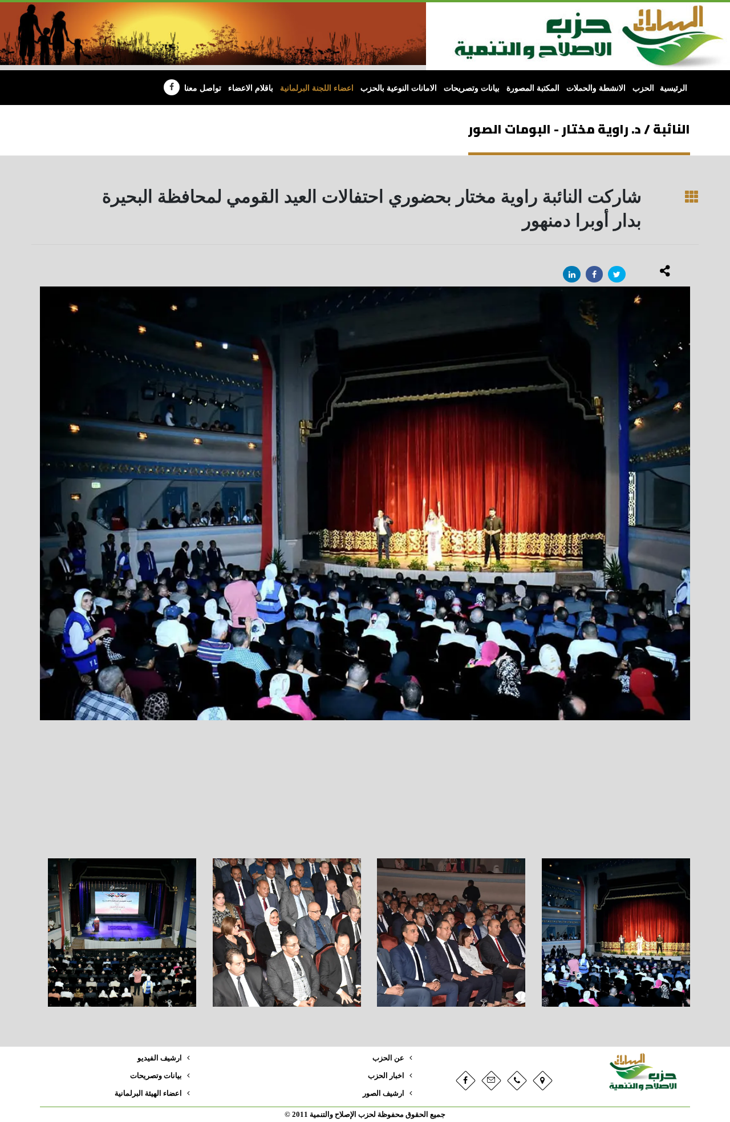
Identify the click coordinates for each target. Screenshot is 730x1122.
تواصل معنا (202, 88)
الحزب (643, 88)
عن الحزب (388, 1058)
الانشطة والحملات (596, 88)
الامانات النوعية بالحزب (398, 88)
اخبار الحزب (386, 1076)
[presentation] (39, 566)
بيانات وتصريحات (472, 88)
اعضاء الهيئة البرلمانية (148, 1093)
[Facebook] (172, 87)
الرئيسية (673, 88)
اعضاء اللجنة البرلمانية (317, 88)
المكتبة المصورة (532, 88)
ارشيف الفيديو (159, 1058)
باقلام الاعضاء (250, 88)
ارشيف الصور (383, 1093)
